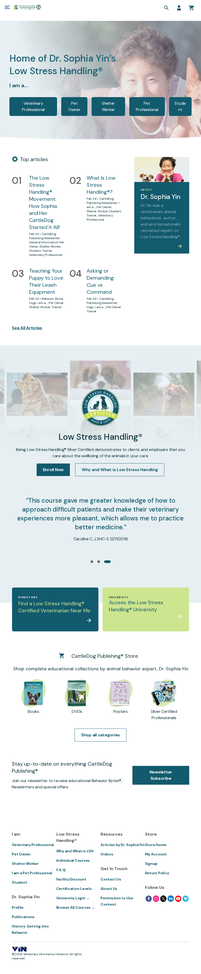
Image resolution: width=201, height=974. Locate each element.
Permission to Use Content (116, 901)
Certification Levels (74, 888)
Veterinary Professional (33, 106)
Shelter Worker (108, 106)
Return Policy (157, 873)
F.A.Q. (61, 869)
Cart (191, 8)
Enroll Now (53, 469)
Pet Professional (147, 106)
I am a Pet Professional (32, 873)
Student (180, 106)
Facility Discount (71, 879)
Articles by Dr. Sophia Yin (122, 844)
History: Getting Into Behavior (30, 929)
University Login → (73, 898)
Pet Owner (74, 106)
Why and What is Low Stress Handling (120, 469)
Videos (106, 854)
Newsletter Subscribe (160, 775)
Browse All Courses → (75, 907)
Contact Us (110, 879)
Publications (23, 916)
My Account (156, 854)
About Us (108, 888)
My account (179, 8)
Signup (151, 863)
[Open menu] (7, 7)
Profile (17, 907)
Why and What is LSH (74, 851)
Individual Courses (73, 860)
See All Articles (27, 328)
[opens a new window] (148, 898)
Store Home (156, 844)
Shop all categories (100, 735)
